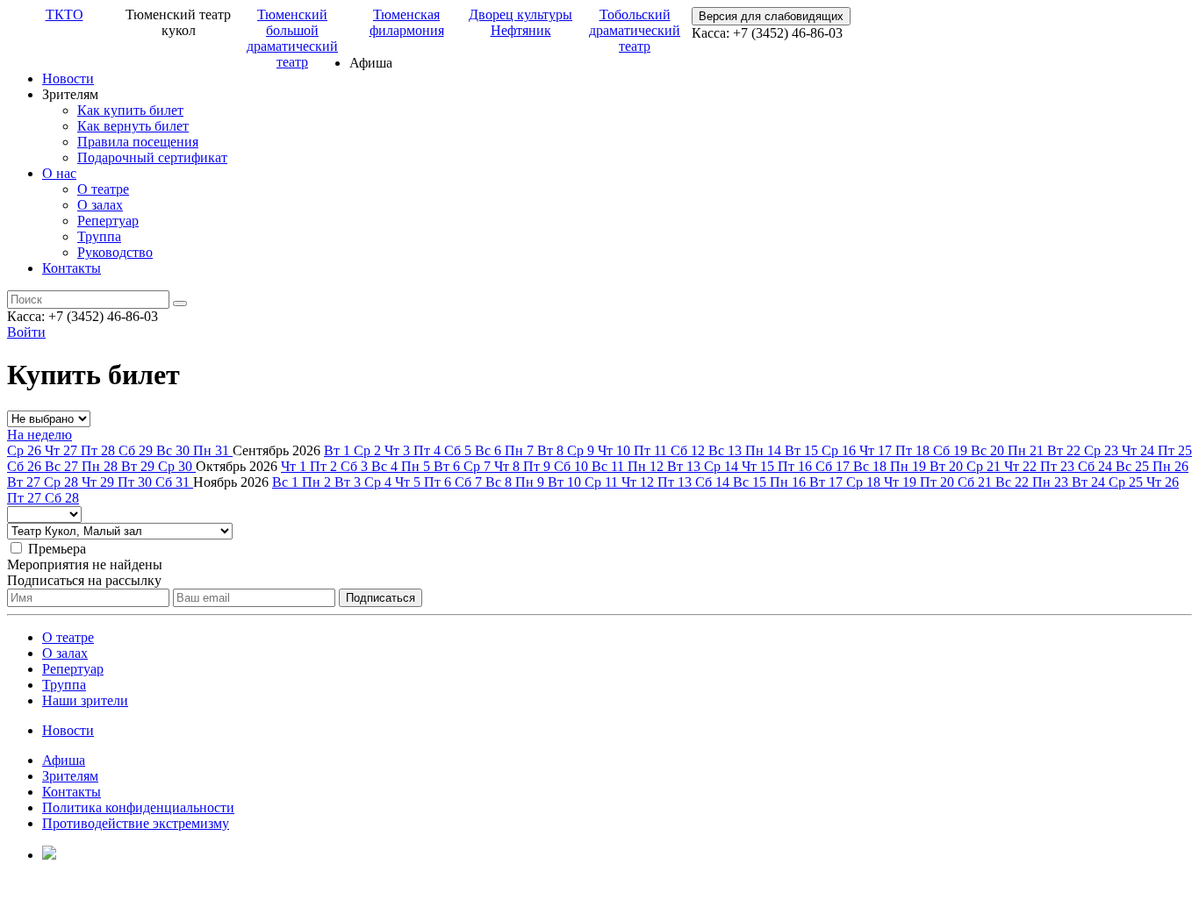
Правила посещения (137, 141)
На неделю (39, 434)
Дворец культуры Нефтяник (520, 22)
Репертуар (108, 220)
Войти (26, 332)
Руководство (115, 252)
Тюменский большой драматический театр (292, 38)
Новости (68, 78)
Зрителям (70, 775)
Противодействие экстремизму (135, 823)
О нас (59, 173)
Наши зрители (85, 700)
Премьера (57, 548)
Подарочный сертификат (152, 157)
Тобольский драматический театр (634, 30)
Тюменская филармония (407, 22)
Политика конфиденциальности (138, 807)
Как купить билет (130, 110)
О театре (103, 189)
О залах (100, 204)
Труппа (99, 236)
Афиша (63, 760)
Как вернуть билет (133, 125)
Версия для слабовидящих (771, 16)
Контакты (71, 268)
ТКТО (64, 14)
